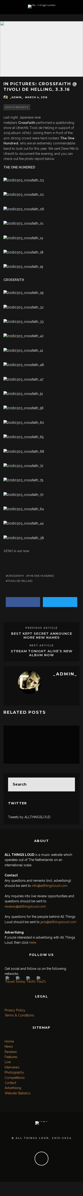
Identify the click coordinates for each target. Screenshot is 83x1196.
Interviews (12, 1067)
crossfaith (16, 575)
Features (11, 1057)
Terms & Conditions (19, 1015)
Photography (14, 1072)
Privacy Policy (15, 1010)
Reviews (11, 1052)
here (32, 942)
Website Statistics (17, 1093)
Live (8, 1062)
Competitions (15, 1078)
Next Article (42, 645)
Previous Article (41, 627)
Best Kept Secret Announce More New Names (41, 636)
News (9, 1046)
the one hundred (41, 575)
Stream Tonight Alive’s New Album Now (41, 653)
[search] (68, 784)
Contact (10, 1083)
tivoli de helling (20, 581)
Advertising (13, 1088)
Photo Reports (16, 107)
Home (9, 1041)
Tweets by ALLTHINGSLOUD (29, 817)
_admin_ (16, 97)
